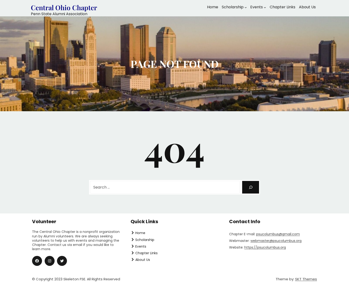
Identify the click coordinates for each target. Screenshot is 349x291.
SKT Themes (306, 279)
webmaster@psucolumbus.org (276, 240)
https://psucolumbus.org (265, 247)
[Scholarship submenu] (246, 7)
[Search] (250, 187)
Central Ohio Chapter (64, 7)
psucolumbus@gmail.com (278, 234)
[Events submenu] (265, 7)
